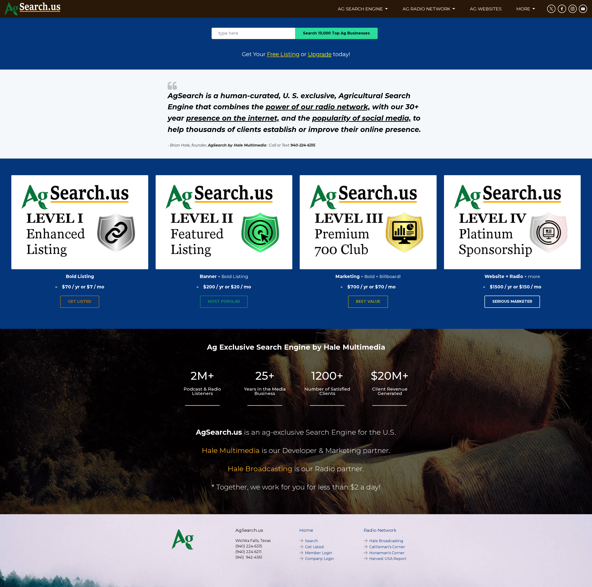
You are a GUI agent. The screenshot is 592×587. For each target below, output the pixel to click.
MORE (523, 9)
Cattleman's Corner (387, 547)
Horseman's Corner (387, 553)
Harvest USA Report (388, 558)
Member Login (318, 553)
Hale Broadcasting (260, 469)
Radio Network (380, 530)
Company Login (319, 558)
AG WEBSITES (486, 9)
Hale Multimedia (231, 450)
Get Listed (314, 547)
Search (311, 541)
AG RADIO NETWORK (427, 9)
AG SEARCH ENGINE (361, 9)
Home (306, 530)
